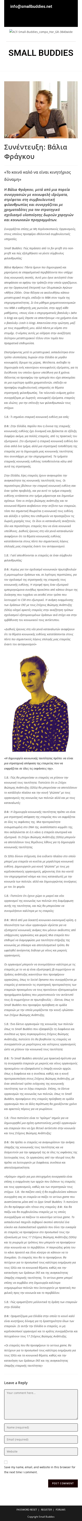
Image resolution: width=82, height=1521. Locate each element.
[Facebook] (38, 20)
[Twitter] (49, 20)
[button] (41, 65)
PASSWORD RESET (27, 1509)
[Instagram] (71, 20)
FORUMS (60, 1509)
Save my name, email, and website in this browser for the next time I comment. (39, 1469)
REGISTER (46, 1509)
